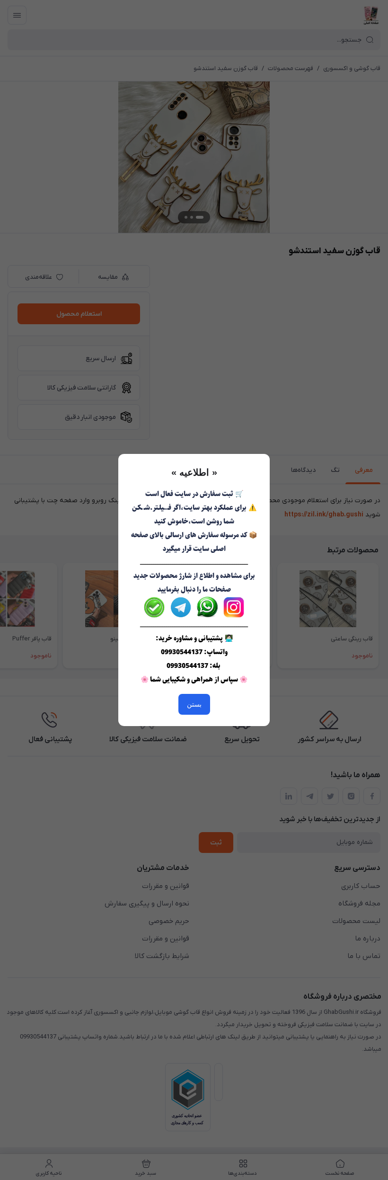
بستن (194, 704)
